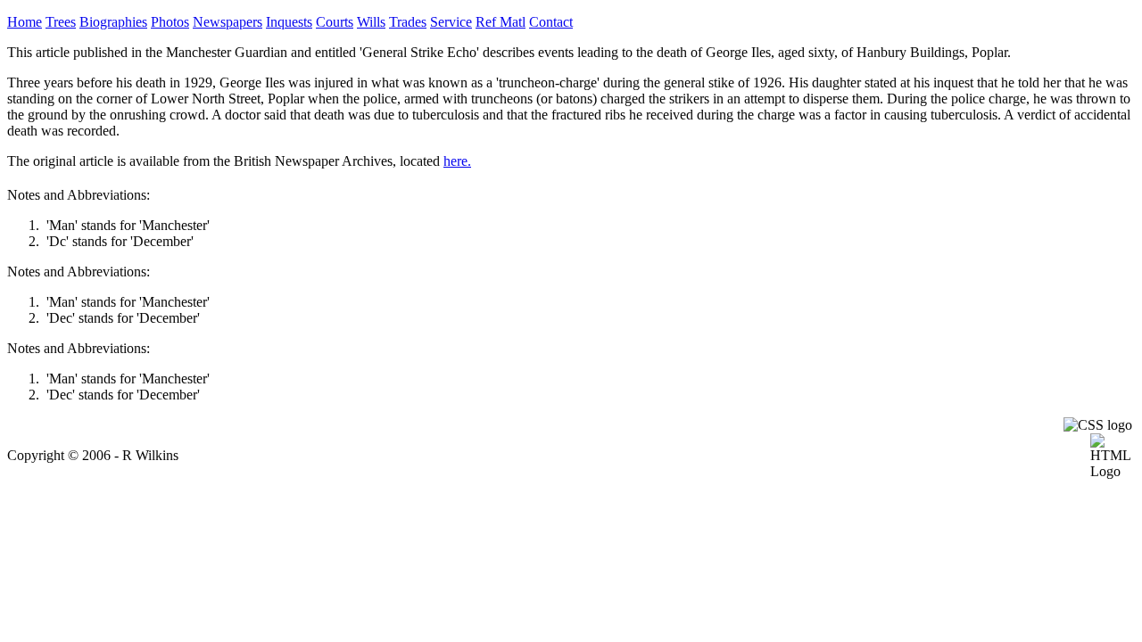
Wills (371, 21)
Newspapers (227, 21)
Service (451, 21)
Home (24, 21)
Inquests (289, 21)
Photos (170, 21)
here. (457, 161)
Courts (334, 21)
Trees (61, 21)
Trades (407, 21)
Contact (551, 21)
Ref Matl (500, 21)
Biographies (113, 21)
